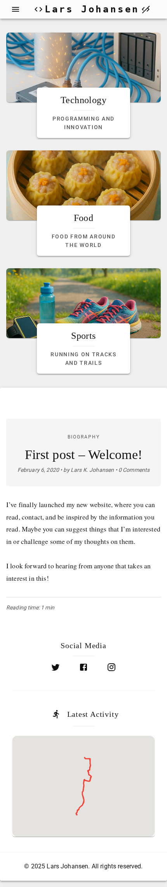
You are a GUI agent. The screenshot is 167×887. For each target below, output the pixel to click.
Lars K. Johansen (92, 470)
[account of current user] (15, 9)
